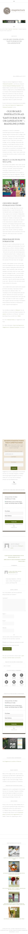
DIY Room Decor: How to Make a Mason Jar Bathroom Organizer (14, 889)
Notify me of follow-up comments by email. (14, 642)
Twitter (19, 316)
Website (4, 627)
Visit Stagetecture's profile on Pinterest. (12, 761)
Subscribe (14, 522)
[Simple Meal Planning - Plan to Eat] (14, 22)
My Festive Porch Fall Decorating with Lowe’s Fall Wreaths (14, 874)
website (4, 314)
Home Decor (14, 36)
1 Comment (14, 484)
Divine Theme (12, 930)
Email (4, 620)
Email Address (8, 515)
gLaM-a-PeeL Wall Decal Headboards (14, 572)
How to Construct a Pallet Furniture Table (14, 858)
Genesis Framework (22, 930)
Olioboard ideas (11, 319)
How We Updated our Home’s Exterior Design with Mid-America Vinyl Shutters (14, 904)
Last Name (13, 456)
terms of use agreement (13, 814)
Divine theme (14, 928)
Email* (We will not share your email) (13, 451)
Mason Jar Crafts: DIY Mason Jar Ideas (14, 918)
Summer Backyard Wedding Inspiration (12, 85)
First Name (13, 462)
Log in (17, 931)
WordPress (12, 931)
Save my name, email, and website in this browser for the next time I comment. (12, 637)
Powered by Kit (14, 527)
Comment (5, 598)
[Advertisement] (14, 60)
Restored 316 (22, 928)
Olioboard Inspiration (8, 83)
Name (4, 613)
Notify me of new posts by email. (11, 645)
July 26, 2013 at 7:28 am (13, 574)
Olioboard (18, 310)
